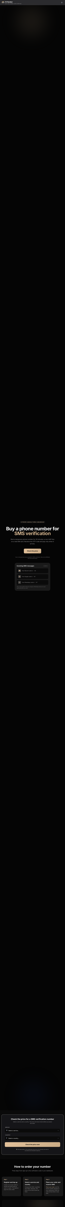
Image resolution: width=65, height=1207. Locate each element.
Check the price (32, 551)
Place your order (50, 1187)
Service (7, 1127)
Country (7, 1135)
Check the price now (32, 1144)
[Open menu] (62, 2)
